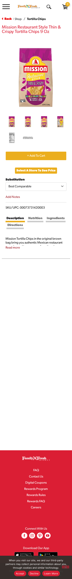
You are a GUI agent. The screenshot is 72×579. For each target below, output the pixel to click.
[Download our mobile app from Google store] (48, 555)
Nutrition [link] (35, 218)
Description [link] (15, 218)
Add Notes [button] (13, 197)
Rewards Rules (36, 495)
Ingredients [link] (56, 218)
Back (8, 19)
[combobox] (36, 187)
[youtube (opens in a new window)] (48, 537)
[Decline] (65, 567)
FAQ (36, 470)
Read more (13, 247)
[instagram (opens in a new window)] (32, 537)
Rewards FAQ (36, 501)
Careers (36, 507)
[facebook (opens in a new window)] (24, 537)
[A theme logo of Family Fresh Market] (29, 6)
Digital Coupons (36, 482)
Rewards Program (36, 489)
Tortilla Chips (36, 19)
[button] (12, 121)
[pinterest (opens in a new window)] (40, 537)
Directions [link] (15, 225)
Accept (20, 573)
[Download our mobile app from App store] (24, 555)
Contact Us (36, 476)
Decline (34, 573)
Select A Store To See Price (36, 170)
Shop (18, 19)
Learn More (51, 573)
